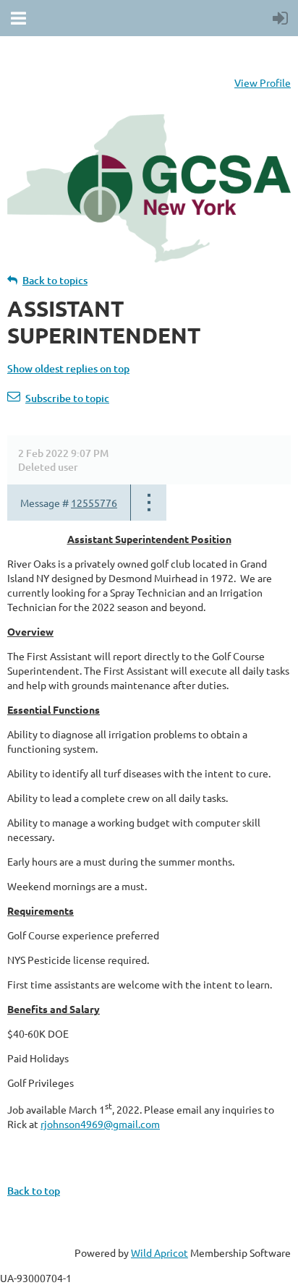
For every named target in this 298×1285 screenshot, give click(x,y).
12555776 (94, 502)
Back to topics (55, 280)
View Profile (262, 82)
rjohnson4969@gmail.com (100, 1123)
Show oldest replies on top (68, 368)
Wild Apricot (159, 1252)
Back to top (33, 1191)
